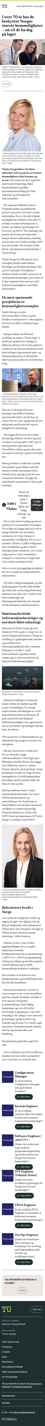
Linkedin (6, 1352)
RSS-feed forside (10, 1342)
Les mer (22, 1290)
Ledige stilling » (26, 1196)
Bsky (4, 1357)
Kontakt (6, 1403)
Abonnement (8, 1396)
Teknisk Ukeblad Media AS (24, 1412)
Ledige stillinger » (37, 505)
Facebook (7, 1347)
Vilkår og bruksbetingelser (14, 1372)
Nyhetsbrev (7, 1362)
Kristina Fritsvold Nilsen (14, 1324)
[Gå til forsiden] (4, 6)
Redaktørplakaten (23, 1387)
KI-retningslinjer (10, 1377)
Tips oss (37, 1309)
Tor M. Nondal (9, 1334)
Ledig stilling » (25, 1097)
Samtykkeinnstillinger (12, 1367)
